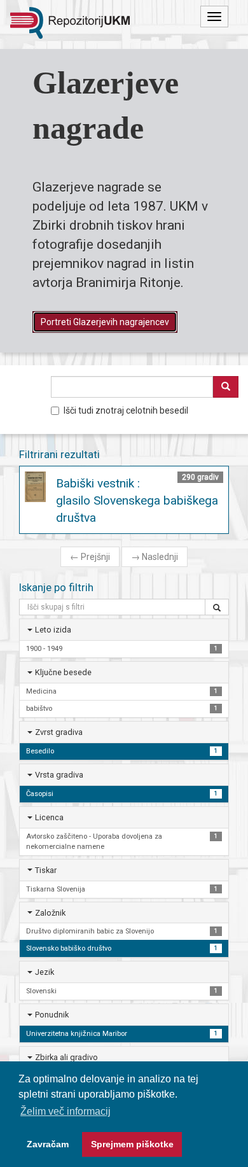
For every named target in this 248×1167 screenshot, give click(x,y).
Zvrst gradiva (59, 732)
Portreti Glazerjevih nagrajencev (105, 322)
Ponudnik (52, 1014)
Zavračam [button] (48, 1144)
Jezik (44, 972)
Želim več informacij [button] (65, 1111)
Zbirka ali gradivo (66, 1057)
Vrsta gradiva (59, 774)
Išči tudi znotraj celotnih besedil (126, 410)
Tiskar (46, 870)
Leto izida (53, 629)
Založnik (50, 913)
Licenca (49, 817)
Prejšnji (90, 557)
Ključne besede (63, 672)
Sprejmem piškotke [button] (132, 1144)
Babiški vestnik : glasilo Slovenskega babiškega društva (137, 500)
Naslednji (154, 557)
